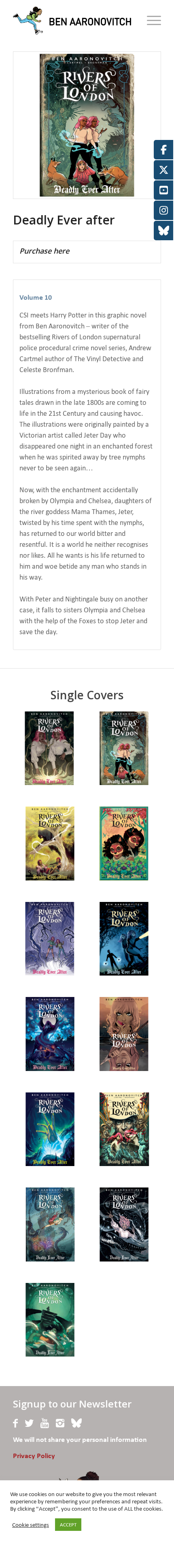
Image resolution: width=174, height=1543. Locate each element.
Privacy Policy (34, 1456)
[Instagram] (60, 1423)
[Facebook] (15, 1423)
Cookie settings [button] (30, 1524)
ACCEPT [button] (68, 1525)
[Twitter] (29, 1423)
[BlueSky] (76, 1423)
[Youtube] (44, 1423)
